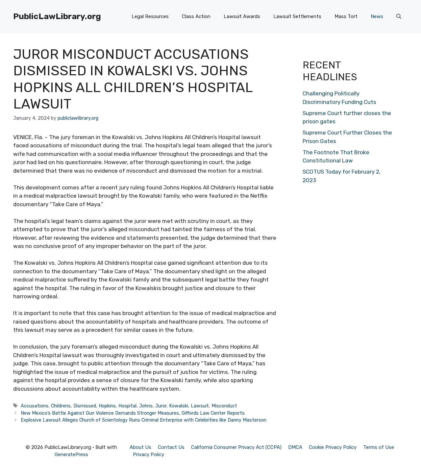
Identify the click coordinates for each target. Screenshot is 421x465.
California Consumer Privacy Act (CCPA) (236, 447)
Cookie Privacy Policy (333, 447)
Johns (146, 406)
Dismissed (84, 406)
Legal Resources (150, 16)
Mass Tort (346, 16)
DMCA (295, 447)
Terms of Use (378, 447)
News (377, 16)
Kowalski (178, 406)
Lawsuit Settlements (297, 16)
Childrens (61, 406)
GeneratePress (71, 454)
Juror (160, 406)
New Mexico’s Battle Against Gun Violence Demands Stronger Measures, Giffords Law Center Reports (133, 413)
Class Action (196, 16)
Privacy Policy (148, 454)
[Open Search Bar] (399, 16)
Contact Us (171, 447)
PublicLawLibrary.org (57, 16)
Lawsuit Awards (242, 16)
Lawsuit (200, 406)
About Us (140, 447)
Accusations (34, 406)
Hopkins (107, 406)
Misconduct (224, 406)
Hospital (127, 406)
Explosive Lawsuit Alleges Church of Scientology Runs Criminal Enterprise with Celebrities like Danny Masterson (143, 420)
